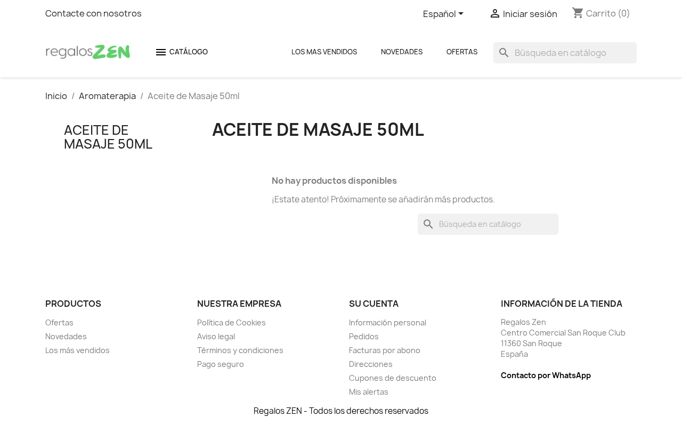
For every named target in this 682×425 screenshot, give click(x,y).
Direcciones (371, 364)
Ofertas (461, 51)
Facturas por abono (384, 350)
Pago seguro (220, 364)
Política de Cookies (231, 322)
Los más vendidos (77, 350)
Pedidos (364, 336)
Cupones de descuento (392, 378)
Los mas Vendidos (324, 51)
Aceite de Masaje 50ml (108, 137)
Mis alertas (368, 392)
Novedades (402, 51)
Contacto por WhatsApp (546, 375)
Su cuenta (374, 303)
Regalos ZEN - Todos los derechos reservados (341, 410)
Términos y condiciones (240, 350)
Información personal (387, 322)
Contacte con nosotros (93, 13)
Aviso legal (216, 336)
